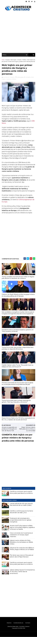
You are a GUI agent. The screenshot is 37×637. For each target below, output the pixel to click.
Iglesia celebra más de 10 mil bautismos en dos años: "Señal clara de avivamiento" (22, 571)
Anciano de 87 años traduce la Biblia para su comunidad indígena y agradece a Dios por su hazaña (22, 527)
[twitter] (31, 1)
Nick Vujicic (13, 59)
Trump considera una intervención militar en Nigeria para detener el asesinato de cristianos (18, 277)
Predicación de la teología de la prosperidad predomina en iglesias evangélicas (20, 520)
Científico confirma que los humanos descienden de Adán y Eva (21, 512)
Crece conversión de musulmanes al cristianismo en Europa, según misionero (21, 534)
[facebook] (26, 1)
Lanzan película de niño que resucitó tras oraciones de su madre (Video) (21, 504)
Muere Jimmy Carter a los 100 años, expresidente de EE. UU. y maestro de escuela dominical (18, 419)
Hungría (7, 59)
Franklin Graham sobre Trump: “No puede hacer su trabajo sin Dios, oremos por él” (17, 366)
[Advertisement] (18, 32)
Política (24, 59)
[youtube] (34, 1)
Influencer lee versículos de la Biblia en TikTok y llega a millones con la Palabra (22, 548)
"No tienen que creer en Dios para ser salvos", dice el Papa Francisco (21, 556)
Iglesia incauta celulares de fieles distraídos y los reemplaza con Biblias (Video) (21, 542)
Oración (19, 59)
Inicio (3, 59)
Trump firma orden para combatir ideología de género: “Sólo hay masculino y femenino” (16, 401)
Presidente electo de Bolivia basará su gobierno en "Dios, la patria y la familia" (17, 330)
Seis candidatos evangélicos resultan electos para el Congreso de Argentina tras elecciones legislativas (18, 313)
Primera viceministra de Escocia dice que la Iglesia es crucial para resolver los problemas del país (17, 383)
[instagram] (29, 1)
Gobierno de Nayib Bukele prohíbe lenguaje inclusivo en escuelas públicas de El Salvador (18, 295)
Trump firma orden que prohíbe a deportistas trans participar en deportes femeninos (17, 348)
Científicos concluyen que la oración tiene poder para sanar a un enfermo (21, 492)
